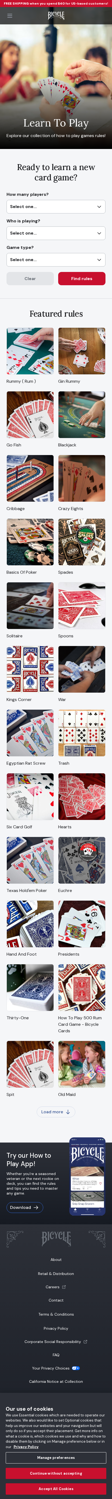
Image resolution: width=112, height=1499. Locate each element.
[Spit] (30, 1088)
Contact (56, 1300)
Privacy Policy (56, 1328)
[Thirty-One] (30, 1011)
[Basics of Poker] (30, 566)
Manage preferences (56, 1457)
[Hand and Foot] (30, 947)
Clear (30, 278)
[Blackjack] (81, 438)
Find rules (81, 278)
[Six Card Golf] (30, 820)
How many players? (28, 200)
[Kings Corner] (30, 693)
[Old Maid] (81, 1088)
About (56, 1259)
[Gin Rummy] (81, 375)
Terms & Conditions (56, 1314)
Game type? (22, 253)
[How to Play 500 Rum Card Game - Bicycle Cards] (81, 1011)
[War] (81, 693)
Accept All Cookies (56, 1489)
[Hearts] (81, 820)
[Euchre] (81, 884)
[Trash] (81, 757)
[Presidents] (81, 947)
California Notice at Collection (56, 1381)
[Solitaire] (30, 629)
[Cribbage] (30, 502)
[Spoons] (81, 629)
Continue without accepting (56, 1473)
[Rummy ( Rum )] (30, 375)
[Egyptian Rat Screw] (30, 757)
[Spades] (81, 566)
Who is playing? (23, 227)
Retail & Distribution (56, 1273)
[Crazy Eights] (81, 502)
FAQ (56, 1354)
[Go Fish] (30, 438)
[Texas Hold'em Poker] (30, 884)
